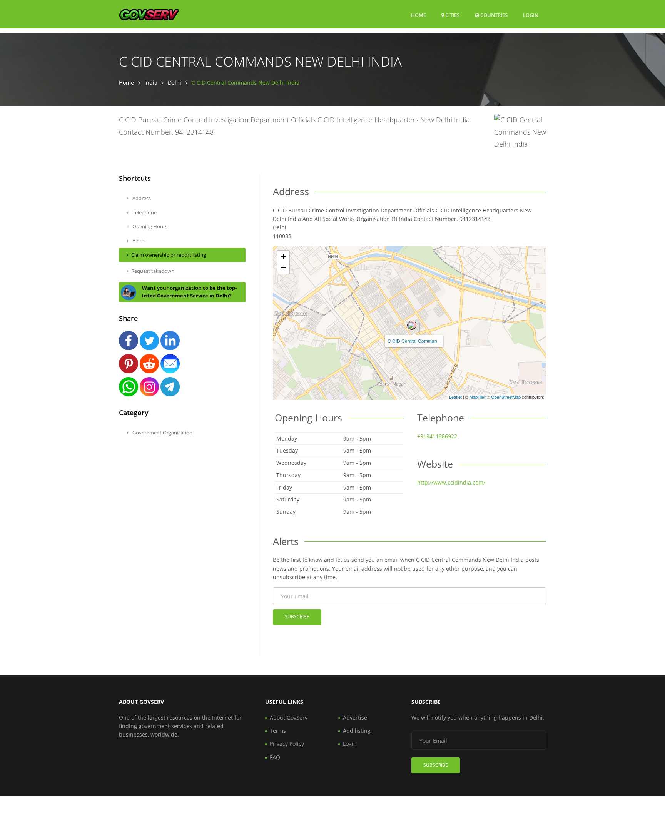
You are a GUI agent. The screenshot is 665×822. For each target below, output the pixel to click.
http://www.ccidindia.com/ (451, 482)
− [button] (283, 267)
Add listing (357, 730)
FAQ (275, 757)
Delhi (174, 82)
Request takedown (152, 270)
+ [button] (283, 256)
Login (530, 14)
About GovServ (288, 717)
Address (141, 198)
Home (418, 15)
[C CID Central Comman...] (411, 325)
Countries (493, 14)
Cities (451, 15)
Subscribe (297, 616)
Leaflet (455, 397)
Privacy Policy (287, 743)
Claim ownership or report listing (168, 254)
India (150, 82)
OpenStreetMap (506, 397)
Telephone (144, 212)
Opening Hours (149, 226)
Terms (278, 730)
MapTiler (478, 397)
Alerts (138, 240)
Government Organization (161, 432)
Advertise (355, 717)
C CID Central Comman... (414, 340)
